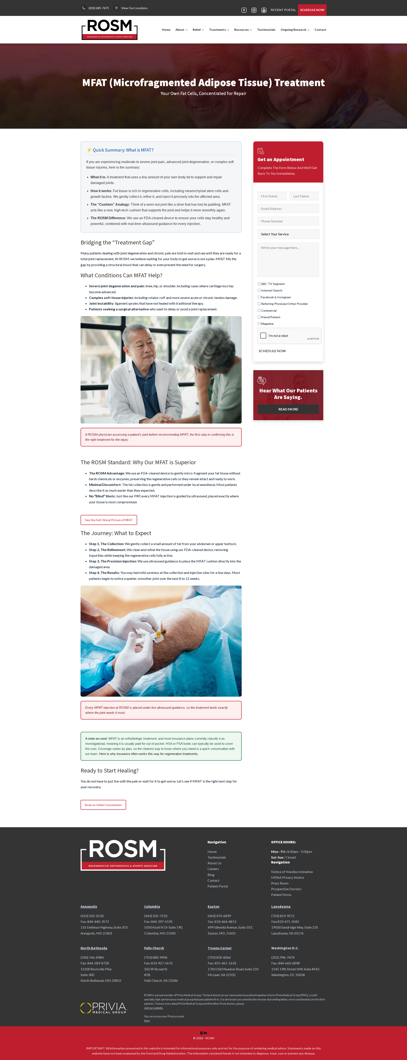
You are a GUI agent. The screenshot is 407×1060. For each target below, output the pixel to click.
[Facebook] (244, 10)
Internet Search (271, 290)
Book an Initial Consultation (103, 805)
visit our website (153, 1008)
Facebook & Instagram (276, 297)
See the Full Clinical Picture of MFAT (109, 520)
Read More (288, 409)
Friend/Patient (270, 317)
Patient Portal (218, 886)
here (147, 1020)
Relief (197, 29)
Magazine (267, 323)
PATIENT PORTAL (283, 10)
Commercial (269, 310)
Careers (213, 869)
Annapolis (89, 906)
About (180, 29)
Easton (213, 906)
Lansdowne (281, 906)
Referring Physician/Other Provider (284, 303)
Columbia (152, 906)
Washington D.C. (285, 948)
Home (166, 29)
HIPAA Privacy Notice (287, 877)
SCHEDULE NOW (312, 10)
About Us (215, 863)
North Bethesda (94, 948)
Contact (320, 29)
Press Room (280, 883)
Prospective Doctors (286, 889)
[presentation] (290, 336)
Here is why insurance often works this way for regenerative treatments (148, 754)
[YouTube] (264, 10)
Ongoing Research (293, 29)
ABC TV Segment (273, 284)
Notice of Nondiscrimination (292, 872)
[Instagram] (254, 10)
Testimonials (266, 29)
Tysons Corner (220, 948)
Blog (211, 875)
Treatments (217, 29)
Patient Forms (281, 895)
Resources (241, 29)
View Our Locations (134, 8)
